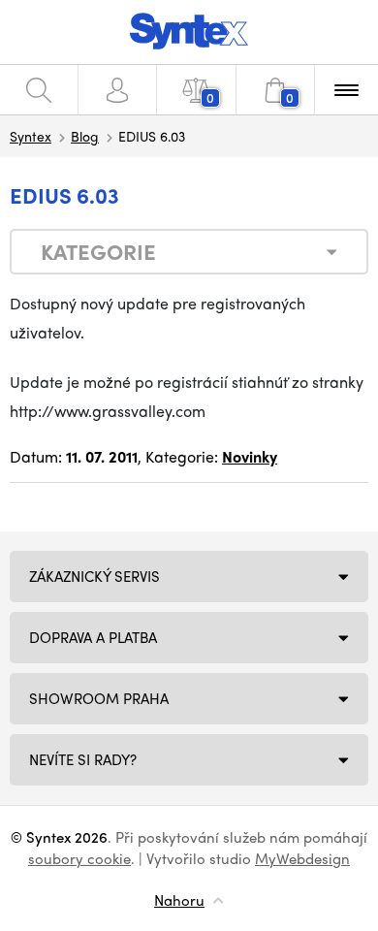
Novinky (249, 456)
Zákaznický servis (94, 576)
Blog (85, 135)
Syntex (30, 135)
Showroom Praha (99, 698)
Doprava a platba (93, 637)
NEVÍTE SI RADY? (83, 759)
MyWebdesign (302, 858)
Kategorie (98, 251)
